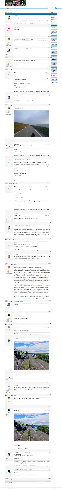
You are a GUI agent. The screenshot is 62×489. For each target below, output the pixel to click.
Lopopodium (9, 376)
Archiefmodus (12, 487)
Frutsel (12, 301)
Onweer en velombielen (54, 32)
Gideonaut (53, 58)
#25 (49, 452)
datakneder (8, 51)
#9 (49, 142)
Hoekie (16, 183)
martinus (53, 31)
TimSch (9, 18)
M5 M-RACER (54, 26)
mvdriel (15, 183)
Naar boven (9, 487)
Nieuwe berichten (15, 487)
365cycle (13, 264)
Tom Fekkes (8, 305)
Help (56, 7)
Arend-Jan (15, 264)
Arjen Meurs (19, 301)
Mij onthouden (53, 21)
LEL (27, 60)
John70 (15, 395)
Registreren (13, 8)
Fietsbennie (8, 110)
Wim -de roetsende (8, 317)
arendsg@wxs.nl (24, 86)
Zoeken (50, 7)
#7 (49, 95)
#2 (49, 27)
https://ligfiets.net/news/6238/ (17, 151)
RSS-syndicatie (30, 487)
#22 (49, 385)
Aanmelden (10, 8)
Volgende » (11, 12)
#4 (49, 48)
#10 (49, 159)
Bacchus (9, 216)
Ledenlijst (53, 7)
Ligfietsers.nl (6, 487)
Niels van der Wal (14, 105)
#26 (49, 469)
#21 (49, 373)
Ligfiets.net (47, 7)
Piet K (9, 162)
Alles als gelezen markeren (25, 487)
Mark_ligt (53, 82)
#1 (49, 15)
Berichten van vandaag (20, 487)
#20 (49, 338)
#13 (49, 225)
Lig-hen (17, 301)
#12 (49, 213)
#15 (49, 254)
